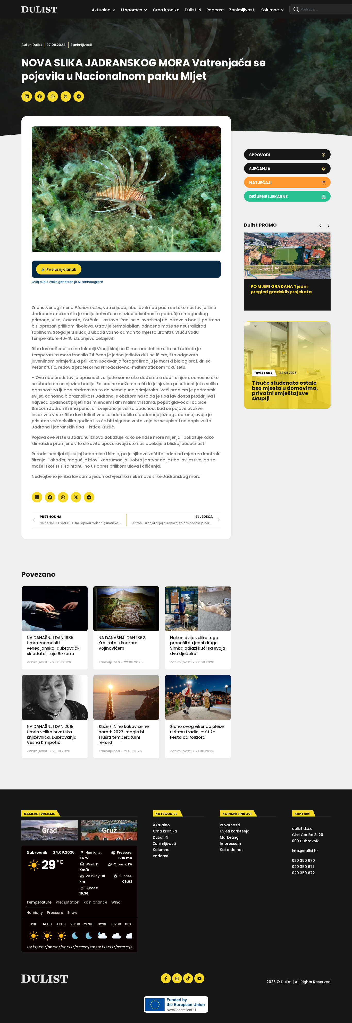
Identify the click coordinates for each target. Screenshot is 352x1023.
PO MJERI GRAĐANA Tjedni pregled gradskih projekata (281, 289)
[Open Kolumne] (282, 10)
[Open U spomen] (146, 10)
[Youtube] (199, 978)
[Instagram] (177, 978)
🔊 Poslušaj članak (58, 269)
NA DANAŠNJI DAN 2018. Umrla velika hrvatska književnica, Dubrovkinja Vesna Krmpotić (52, 734)
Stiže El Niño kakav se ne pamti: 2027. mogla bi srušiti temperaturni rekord (123, 734)
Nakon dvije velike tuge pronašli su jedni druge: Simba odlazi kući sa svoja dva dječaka (197, 646)
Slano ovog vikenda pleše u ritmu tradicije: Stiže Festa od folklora (197, 732)
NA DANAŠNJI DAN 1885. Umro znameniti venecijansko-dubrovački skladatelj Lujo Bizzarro (54, 646)
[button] (26, 96)
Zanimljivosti (81, 44)
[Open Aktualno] (114, 10)
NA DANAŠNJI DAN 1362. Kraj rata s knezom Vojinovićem (122, 643)
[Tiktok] (188, 978)
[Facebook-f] (166, 978)
